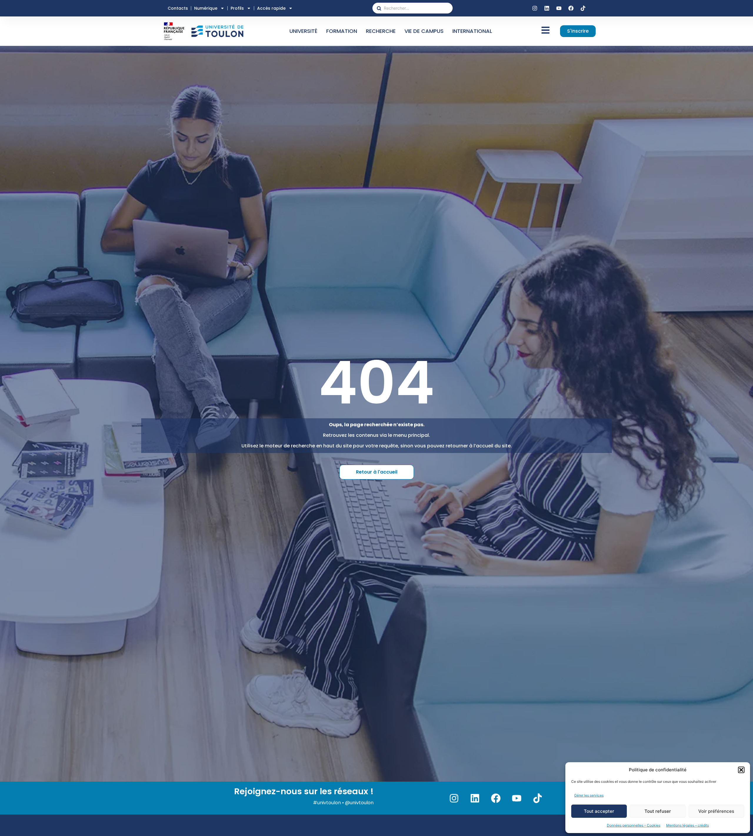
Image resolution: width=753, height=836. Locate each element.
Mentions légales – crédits (687, 825)
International (472, 31)
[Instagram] (534, 8)
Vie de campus (424, 31)
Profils (237, 8)
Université (303, 31)
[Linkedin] (547, 8)
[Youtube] (559, 8)
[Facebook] (571, 8)
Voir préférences (716, 811)
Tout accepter (599, 811)
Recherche (381, 31)
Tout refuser (657, 811)
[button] (741, 770)
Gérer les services (589, 795)
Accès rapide (271, 8)
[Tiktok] (583, 8)
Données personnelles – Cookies (633, 825)
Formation (341, 31)
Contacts (178, 8)
